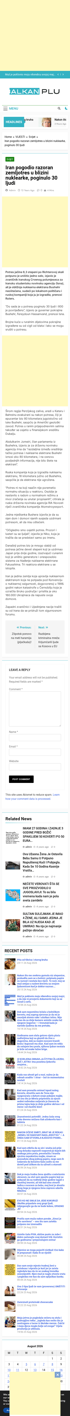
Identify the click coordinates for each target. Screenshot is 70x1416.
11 (17, 1370)
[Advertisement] (35, 1393)
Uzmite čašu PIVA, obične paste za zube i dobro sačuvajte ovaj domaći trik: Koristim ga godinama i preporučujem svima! (40, 1237)
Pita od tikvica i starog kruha (32, 959)
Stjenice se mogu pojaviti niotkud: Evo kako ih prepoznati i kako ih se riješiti (40, 1251)
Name (13, 732)
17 (9, 1375)
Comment (16, 689)
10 (9, 1370)
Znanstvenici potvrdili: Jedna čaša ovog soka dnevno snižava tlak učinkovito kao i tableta (39, 1119)
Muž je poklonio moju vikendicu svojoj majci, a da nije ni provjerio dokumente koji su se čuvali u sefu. (41, 999)
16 (61, 1370)
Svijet (10, 159)
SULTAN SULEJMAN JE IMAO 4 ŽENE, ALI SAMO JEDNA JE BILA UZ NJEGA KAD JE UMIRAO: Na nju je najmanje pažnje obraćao (43, 922)
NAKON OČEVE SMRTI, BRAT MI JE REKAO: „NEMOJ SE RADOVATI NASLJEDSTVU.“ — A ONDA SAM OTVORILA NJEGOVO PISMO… (40, 1135)
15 (52, 1370)
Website (14, 761)
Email (13, 746)
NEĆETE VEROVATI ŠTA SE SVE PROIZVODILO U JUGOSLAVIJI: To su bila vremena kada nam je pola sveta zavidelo (41, 892)
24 (9, 1381)
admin (12, 190)
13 (35, 1370)
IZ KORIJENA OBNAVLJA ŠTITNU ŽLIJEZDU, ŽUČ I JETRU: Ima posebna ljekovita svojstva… (40, 1062)
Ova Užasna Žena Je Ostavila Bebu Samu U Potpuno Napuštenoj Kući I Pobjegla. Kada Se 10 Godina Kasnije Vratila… (43, 862)
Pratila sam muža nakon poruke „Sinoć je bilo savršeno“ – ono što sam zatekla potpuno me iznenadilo (39, 1221)
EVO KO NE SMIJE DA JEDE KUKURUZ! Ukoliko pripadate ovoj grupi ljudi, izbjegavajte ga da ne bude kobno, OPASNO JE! (40, 1204)
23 (61, 1375)
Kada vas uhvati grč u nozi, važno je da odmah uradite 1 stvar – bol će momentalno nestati (40, 1077)
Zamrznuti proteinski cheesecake (35, 1302)
